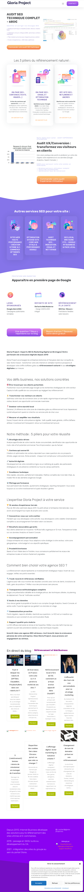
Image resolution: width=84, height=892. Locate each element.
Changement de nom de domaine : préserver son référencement (69, 752)
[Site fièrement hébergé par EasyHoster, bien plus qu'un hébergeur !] (65, 846)
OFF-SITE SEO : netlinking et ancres (66, 94)
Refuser (55, 883)
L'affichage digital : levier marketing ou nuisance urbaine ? (51, 753)
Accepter (38, 883)
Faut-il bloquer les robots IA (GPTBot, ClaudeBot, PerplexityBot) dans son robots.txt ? (15, 680)
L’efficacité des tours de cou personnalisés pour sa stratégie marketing (69, 686)
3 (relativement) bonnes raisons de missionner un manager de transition (15, 764)
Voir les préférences (72, 883)
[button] (80, 864)
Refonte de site (44, 303)
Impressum (65, 888)
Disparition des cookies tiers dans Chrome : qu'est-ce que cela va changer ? (33, 754)
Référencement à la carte (68, 304)
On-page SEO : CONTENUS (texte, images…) (18, 94)
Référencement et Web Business (51, 650)
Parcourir (15, 716)
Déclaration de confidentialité (52, 888)
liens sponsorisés (14, 304)
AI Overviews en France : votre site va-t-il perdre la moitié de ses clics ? (33, 679)
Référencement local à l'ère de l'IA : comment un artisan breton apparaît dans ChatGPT (51, 682)
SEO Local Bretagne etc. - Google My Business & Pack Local (69, 242)
